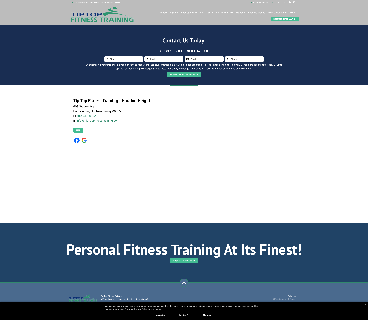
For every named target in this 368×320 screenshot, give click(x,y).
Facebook (279, 299)
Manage (207, 315)
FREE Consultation (277, 12)
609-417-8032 (279, 2)
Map (78, 130)
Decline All (184, 315)
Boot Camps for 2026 (192, 12)
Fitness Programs (169, 12)
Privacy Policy (140, 309)
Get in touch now (260, 2)
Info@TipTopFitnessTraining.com (97, 120)
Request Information (284, 19)
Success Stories (256, 12)
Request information (184, 261)
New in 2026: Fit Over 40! (219, 12)
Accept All (161, 315)
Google (293, 299)
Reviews (240, 12)
